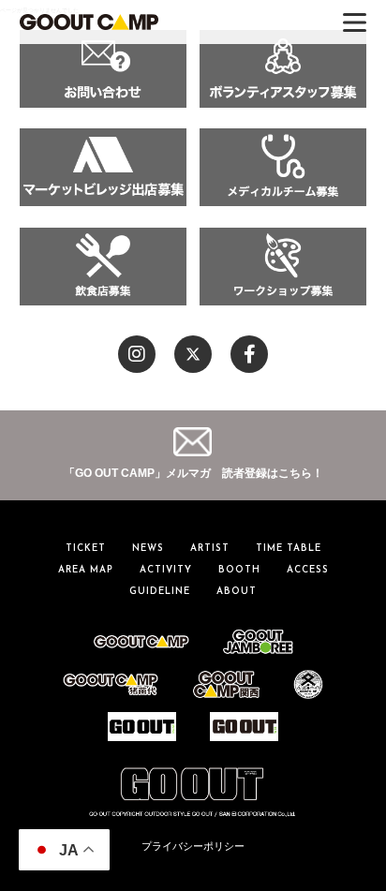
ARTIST (210, 548)
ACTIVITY (166, 570)
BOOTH (239, 570)
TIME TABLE (288, 548)
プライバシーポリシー (193, 846)
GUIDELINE (159, 592)
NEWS (148, 548)
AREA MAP (85, 570)
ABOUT (236, 592)
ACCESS (308, 570)
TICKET (86, 548)
